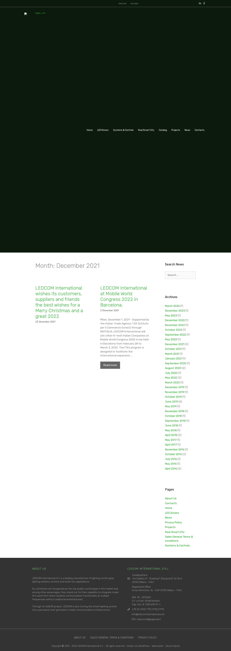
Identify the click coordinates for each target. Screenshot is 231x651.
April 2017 (171, 444)
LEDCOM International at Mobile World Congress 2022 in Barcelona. (123, 296)
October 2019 (173, 396)
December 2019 (174, 387)
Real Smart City (146, 130)
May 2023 (171, 315)
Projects (175, 130)
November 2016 (174, 449)
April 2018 (171, 435)
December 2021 (174, 344)
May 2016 (171, 463)
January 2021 (173, 358)
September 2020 (175, 363)
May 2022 (171, 339)
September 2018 (175, 420)
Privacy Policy (173, 522)
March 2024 (172, 305)
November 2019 (174, 392)
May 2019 (171, 406)
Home (90, 130)
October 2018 (173, 415)
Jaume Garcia (172, 646)
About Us (170, 498)
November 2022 (175, 325)
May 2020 (171, 377)
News (187, 130)
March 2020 (172, 382)
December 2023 (175, 310)
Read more (110, 365)
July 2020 (171, 372)
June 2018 (171, 425)
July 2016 (171, 459)
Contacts (199, 130)
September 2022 (175, 334)
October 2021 (173, 348)
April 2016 (171, 468)
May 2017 (171, 439)
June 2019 (171, 401)
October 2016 (173, 454)
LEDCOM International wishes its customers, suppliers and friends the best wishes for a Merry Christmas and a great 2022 (59, 302)
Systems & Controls (123, 130)
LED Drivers (103, 130)
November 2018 (174, 411)
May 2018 (171, 430)
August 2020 (173, 368)
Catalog (163, 130)
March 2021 (172, 353)
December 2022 (175, 320)
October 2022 (173, 329)
